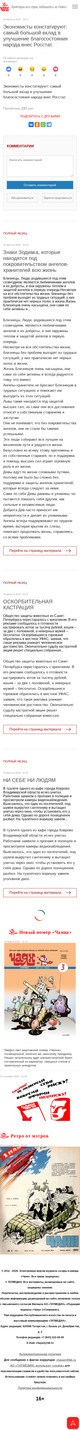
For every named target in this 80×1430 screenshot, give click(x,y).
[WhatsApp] (43, 124)
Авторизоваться (22, 197)
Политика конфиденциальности (40, 1388)
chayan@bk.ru (66, 1359)
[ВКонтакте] (31, 124)
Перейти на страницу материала (35, 550)
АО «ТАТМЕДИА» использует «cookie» (37, 1365)
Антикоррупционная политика (40, 1354)
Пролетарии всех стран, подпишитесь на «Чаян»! (39, 6)
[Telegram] (49, 124)
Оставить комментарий (40, 185)
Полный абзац (15, 233)
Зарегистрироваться (58, 197)
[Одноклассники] (37, 124)
